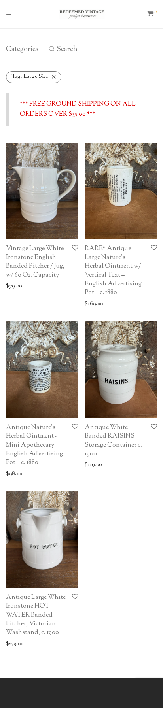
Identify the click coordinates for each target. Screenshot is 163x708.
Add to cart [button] (17, 286)
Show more (47, 286)
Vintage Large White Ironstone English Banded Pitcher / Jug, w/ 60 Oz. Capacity (35, 262)
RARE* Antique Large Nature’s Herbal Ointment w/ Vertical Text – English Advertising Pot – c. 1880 (113, 271)
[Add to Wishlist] (75, 249)
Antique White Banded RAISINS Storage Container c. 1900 (113, 441)
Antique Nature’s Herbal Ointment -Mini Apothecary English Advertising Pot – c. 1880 (34, 445)
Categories (22, 49)
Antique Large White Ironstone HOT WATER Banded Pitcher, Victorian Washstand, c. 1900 (36, 615)
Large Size (30, 77)
